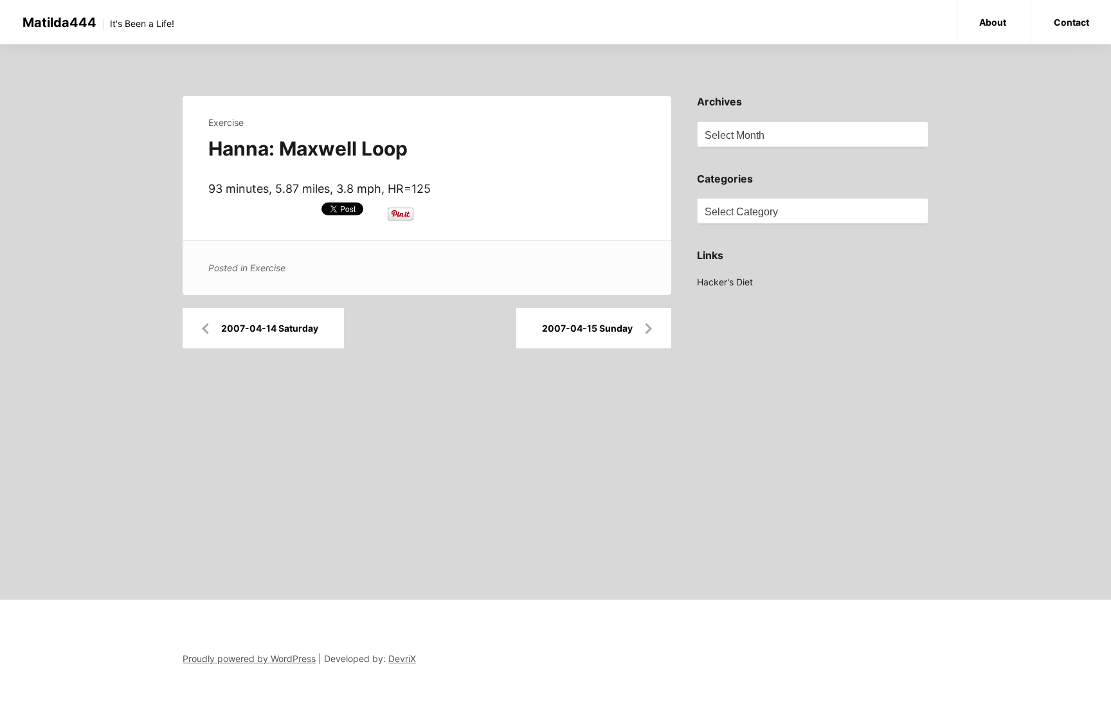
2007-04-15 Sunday (587, 328)
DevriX (402, 658)
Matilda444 (59, 22)
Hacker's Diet (725, 281)
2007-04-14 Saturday (269, 328)
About (992, 22)
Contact (1071, 22)
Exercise (226, 122)
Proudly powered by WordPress (249, 658)
